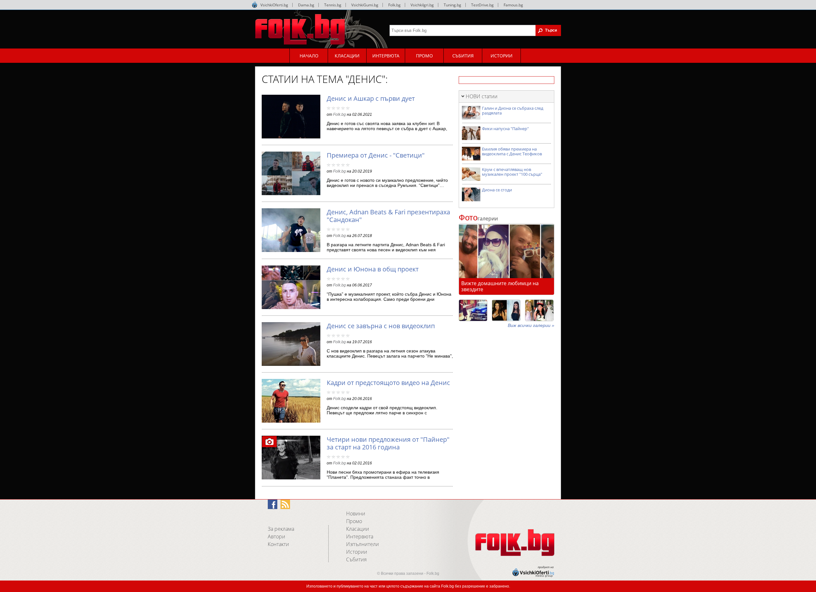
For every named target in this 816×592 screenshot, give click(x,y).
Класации (357, 528)
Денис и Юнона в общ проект (373, 269)
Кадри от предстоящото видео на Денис (388, 382)
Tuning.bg (452, 5)
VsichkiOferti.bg (274, 5)
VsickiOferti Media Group (255, 5)
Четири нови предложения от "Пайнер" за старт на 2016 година (388, 443)
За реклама (281, 528)
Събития (356, 559)
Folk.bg (394, 5)
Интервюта (359, 536)
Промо (354, 521)
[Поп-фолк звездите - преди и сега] (506, 310)
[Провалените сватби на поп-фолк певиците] (539, 310)
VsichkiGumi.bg (364, 5)
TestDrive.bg (482, 5)
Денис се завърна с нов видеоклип (381, 326)
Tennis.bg (332, 5)
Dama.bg (306, 5)
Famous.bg (513, 5)
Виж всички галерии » (531, 325)
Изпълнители (362, 544)
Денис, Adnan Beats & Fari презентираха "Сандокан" (388, 216)
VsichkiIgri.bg (422, 5)
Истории (356, 551)
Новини (355, 513)
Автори (276, 536)
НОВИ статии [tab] (482, 96)
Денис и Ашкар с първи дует (371, 98)
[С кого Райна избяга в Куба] (473, 310)
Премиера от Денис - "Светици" (376, 155)
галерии (478, 218)
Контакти (278, 544)
